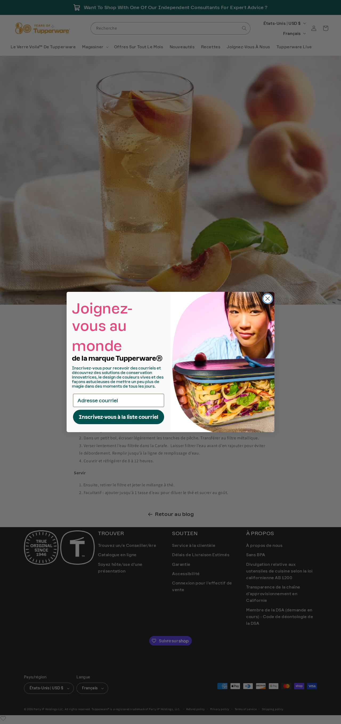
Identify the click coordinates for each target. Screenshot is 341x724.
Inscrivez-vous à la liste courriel (118, 417)
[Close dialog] (267, 298)
